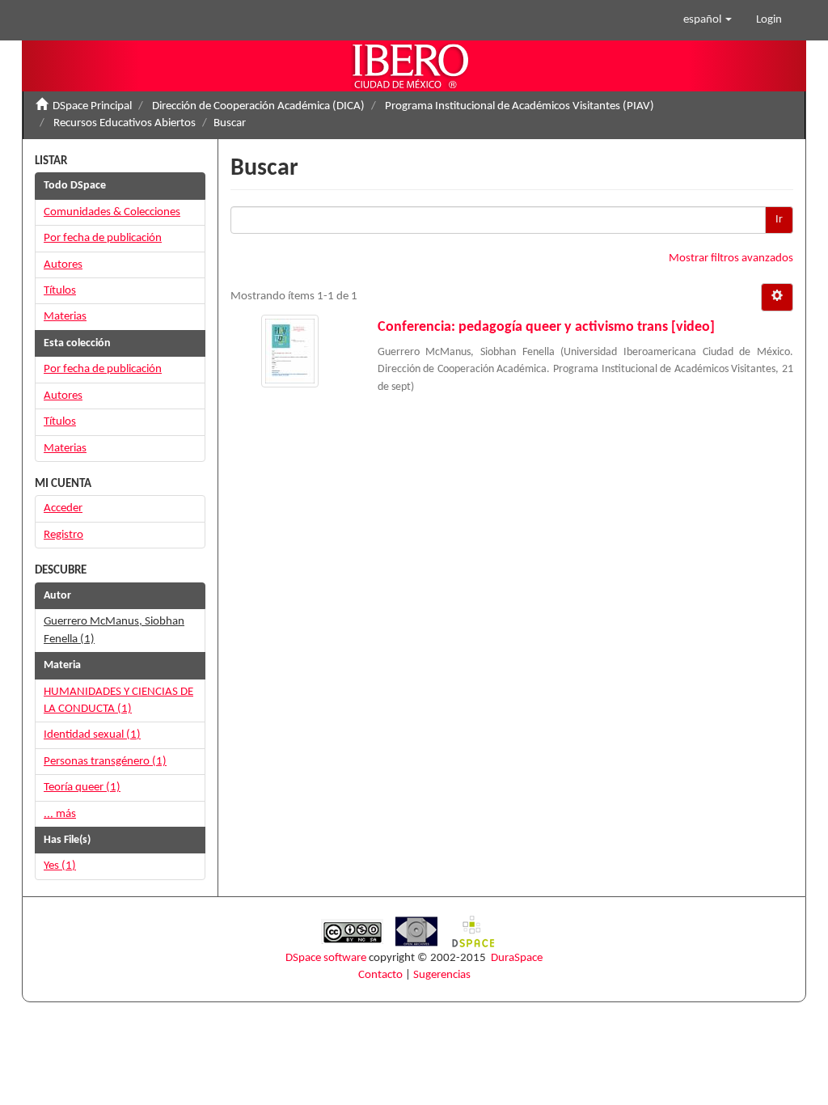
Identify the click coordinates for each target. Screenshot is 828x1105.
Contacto (380, 975)
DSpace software (325, 958)
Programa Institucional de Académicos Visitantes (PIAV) (519, 106)
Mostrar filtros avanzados (731, 258)
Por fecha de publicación (103, 238)
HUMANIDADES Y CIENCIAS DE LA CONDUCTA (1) (118, 700)
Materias (65, 317)
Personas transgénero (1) (105, 762)
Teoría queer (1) (82, 787)
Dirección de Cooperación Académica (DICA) (258, 106)
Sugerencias (442, 975)
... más (60, 814)
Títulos (60, 291)
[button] (707, 20)
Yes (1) (60, 866)
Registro (63, 535)
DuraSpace (517, 958)
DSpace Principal (92, 106)
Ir (779, 220)
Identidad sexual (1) (92, 735)
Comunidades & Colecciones (112, 212)
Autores (63, 265)
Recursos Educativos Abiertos (124, 123)
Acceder (63, 508)
